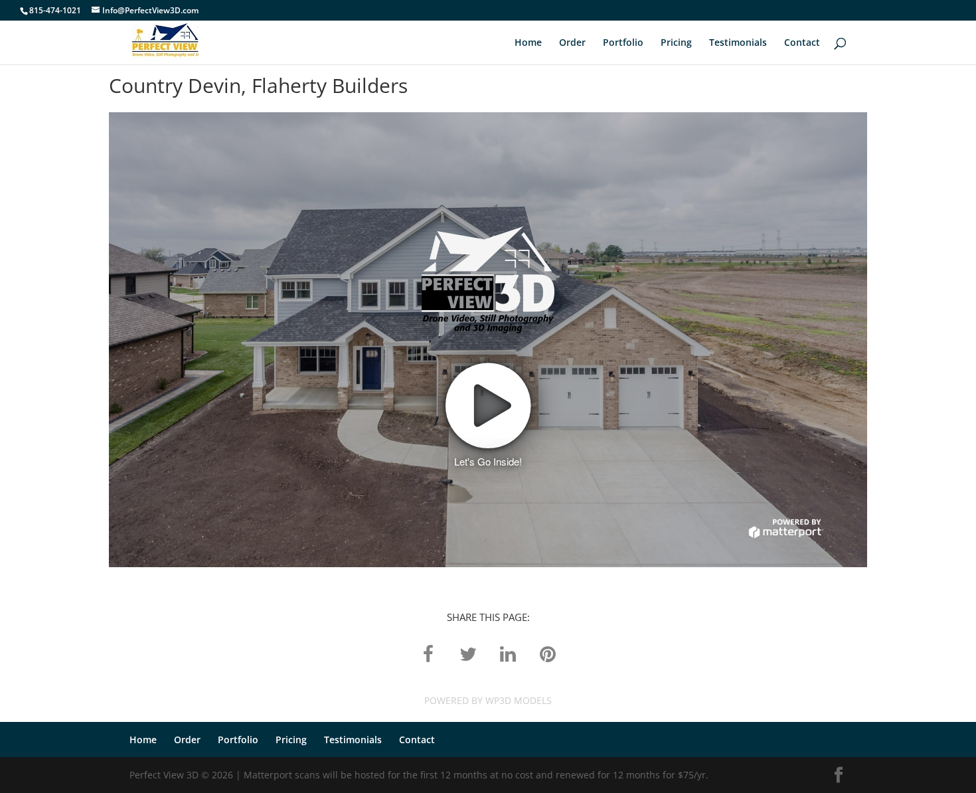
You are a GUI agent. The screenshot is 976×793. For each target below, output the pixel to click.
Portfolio (623, 43)
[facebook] (428, 652)
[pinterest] (547, 652)
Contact (802, 43)
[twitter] (468, 652)
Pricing (676, 43)
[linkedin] (508, 652)
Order (572, 43)
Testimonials (738, 43)
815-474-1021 (55, 10)
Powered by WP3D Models (488, 700)
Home (528, 43)
